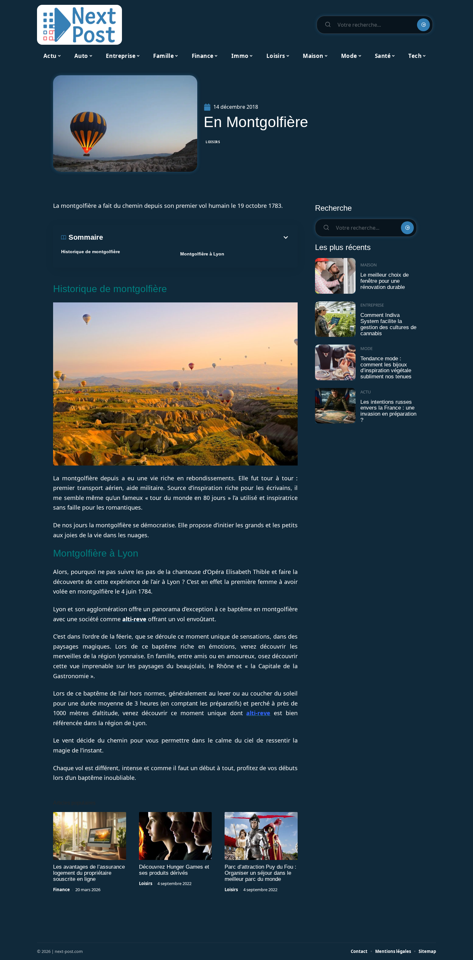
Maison (368, 265)
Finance (61, 889)
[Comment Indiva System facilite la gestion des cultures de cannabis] (335, 319)
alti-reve (134, 619)
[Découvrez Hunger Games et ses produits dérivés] (175, 836)
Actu (365, 392)
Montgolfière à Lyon (202, 253)
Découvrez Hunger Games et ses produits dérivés (174, 870)
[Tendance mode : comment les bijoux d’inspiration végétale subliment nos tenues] (335, 362)
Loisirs (213, 142)
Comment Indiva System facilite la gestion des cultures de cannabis (388, 324)
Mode (366, 348)
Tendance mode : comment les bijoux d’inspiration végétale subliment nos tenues (386, 367)
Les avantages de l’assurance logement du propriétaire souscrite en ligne (89, 873)
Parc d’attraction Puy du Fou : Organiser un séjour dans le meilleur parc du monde (260, 873)
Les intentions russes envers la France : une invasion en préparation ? (388, 411)
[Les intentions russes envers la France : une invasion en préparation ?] (335, 406)
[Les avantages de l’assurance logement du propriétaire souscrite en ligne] (89, 836)
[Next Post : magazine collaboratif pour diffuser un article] (79, 24)
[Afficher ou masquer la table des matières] (196, 237)
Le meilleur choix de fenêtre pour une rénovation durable (384, 281)
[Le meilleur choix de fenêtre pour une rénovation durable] (335, 276)
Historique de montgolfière (90, 251)
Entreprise (372, 305)
